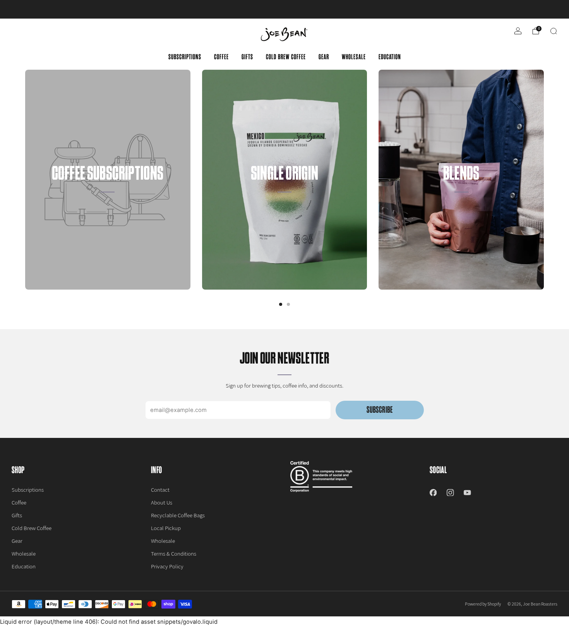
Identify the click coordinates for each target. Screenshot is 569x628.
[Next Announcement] (536, 9)
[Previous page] (25, 179)
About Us (161, 502)
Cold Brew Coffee (286, 57)
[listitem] (284, 9)
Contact (160, 489)
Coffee (221, 57)
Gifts (247, 57)
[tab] (280, 304)
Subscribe (379, 410)
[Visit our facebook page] (433, 492)
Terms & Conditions (173, 553)
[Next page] (544, 179)
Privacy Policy (167, 566)
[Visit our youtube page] (467, 492)
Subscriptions (184, 57)
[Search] (553, 31)
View (108, 216)
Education (390, 57)
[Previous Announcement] (34, 9)
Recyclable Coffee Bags (178, 515)
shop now (345, 9)
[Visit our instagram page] (450, 492)
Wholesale (354, 57)
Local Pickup (166, 528)
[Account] (518, 31)
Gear (324, 57)
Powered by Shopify (483, 604)
